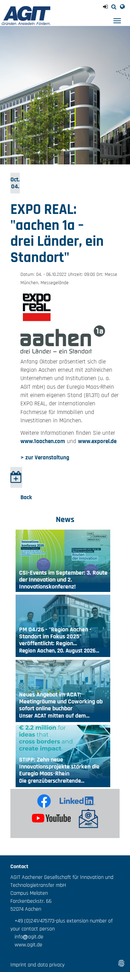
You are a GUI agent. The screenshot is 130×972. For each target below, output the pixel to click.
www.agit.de (26, 944)
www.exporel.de (97, 441)
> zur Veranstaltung (44, 457)
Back (26, 497)
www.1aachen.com (42, 441)
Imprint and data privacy (37, 965)
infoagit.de (26, 936)
